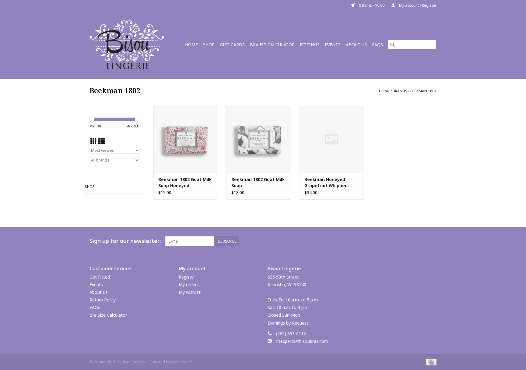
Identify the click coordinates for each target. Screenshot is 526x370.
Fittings (310, 45)
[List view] (101, 141)
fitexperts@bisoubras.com (302, 341)
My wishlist (190, 292)
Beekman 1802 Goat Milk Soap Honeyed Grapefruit (185, 182)
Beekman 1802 (423, 91)
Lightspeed (181, 362)
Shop (209, 45)
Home (191, 45)
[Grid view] (93, 141)
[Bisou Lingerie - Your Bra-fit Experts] (128, 44)
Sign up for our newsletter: (125, 241)
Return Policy (102, 300)
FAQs (377, 45)
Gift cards (232, 45)
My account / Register (417, 5)
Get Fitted (99, 277)
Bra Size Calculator (108, 315)
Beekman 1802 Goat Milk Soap (258, 182)
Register (187, 277)
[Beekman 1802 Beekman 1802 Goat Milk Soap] (258, 139)
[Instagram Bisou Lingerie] (432, 241)
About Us (356, 45)
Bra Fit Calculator (272, 45)
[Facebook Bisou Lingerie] (421, 241)
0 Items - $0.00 (371, 5)
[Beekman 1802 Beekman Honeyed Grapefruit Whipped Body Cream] (331, 139)
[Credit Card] (430, 361)
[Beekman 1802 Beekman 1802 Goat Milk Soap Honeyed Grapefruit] (185, 139)
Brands (400, 91)
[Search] (392, 45)
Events (333, 45)
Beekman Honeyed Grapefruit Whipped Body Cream (326, 182)
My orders (189, 284)
